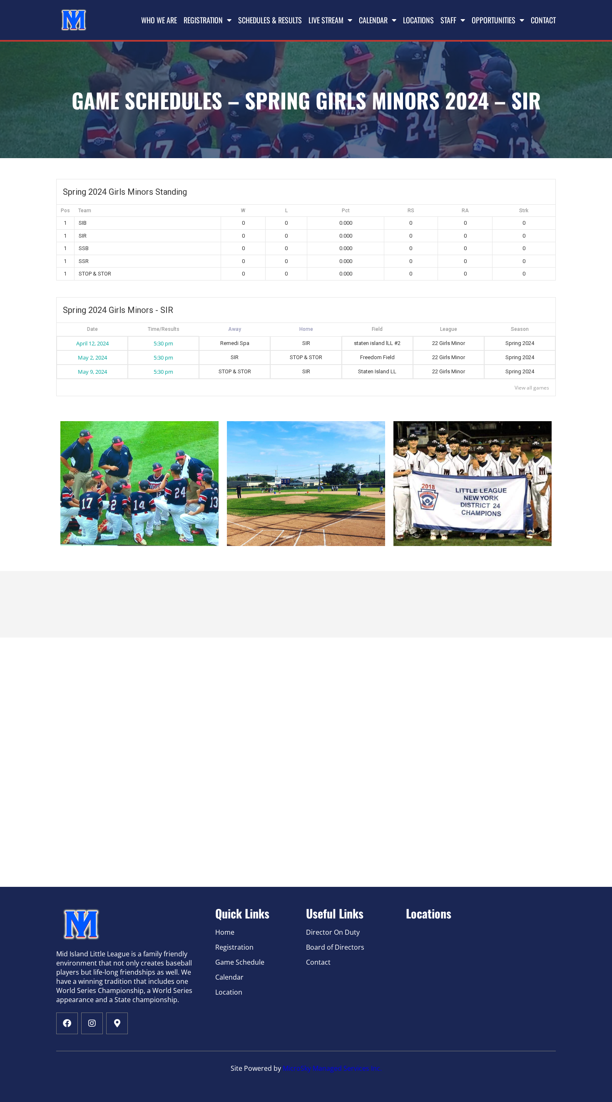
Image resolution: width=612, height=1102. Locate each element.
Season (520, 329)
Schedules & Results (270, 20)
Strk (523, 210)
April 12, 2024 (92, 343)
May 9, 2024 (92, 371)
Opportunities (493, 20)
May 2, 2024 (92, 357)
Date (92, 329)
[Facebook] (67, 1023)
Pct (346, 210)
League (448, 329)
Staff (448, 20)
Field (377, 329)
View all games (532, 387)
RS (411, 210)
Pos (65, 210)
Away (305, 329)
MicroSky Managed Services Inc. (332, 1068)
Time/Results (163, 329)
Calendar (373, 20)
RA (465, 210)
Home (234, 329)
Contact (543, 20)
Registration (203, 20)
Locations (418, 20)
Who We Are (159, 20)
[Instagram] (92, 1023)
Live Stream (325, 20)
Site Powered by (257, 1068)
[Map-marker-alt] (117, 1023)
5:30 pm (163, 343)
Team (84, 210)
